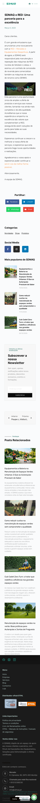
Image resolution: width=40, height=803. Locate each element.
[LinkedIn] (14, 659)
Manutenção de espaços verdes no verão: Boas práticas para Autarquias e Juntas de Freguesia (20, 626)
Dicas (17, 233)
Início (4, 674)
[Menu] (3, 4)
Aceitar (14, 799)
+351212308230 (16, 782)
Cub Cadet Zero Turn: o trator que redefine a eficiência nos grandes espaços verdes (27, 325)
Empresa (5, 677)
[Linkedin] (25, 249)
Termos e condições (10, 723)
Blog (4, 683)
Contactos (6, 686)
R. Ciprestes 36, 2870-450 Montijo (23, 775)
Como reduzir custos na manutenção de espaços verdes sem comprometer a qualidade (19, 523)
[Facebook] (3, 659)
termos (35, 794)
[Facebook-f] (8, 249)
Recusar (25, 799)
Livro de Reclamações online (14, 726)
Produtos (25, 233)
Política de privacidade (11, 720)
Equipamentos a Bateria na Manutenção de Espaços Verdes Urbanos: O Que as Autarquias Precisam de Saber (26, 277)
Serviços (5, 680)
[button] (12, 201)
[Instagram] (16, 249)
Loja (4, 688)
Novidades (9, 233)
